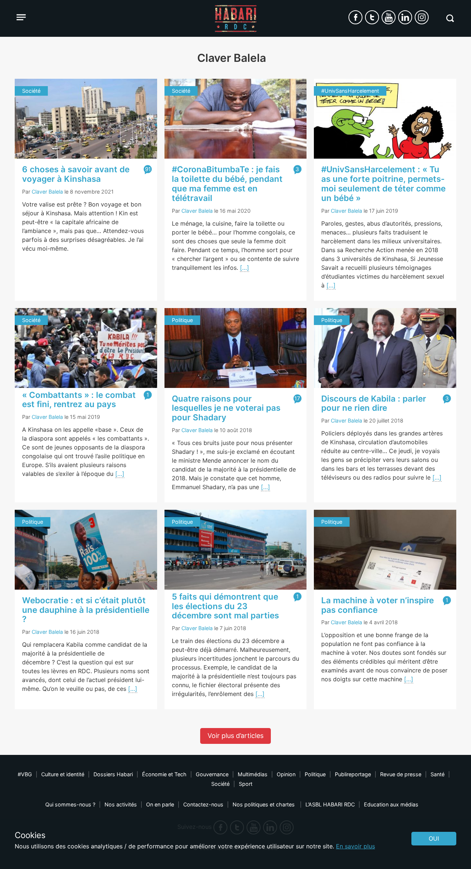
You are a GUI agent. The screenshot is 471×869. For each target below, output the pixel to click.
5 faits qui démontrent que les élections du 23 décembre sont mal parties (225, 606)
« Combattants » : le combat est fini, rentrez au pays (79, 399)
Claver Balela (47, 191)
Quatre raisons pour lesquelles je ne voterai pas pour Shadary (226, 408)
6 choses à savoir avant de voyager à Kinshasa (76, 174)
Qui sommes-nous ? (70, 804)
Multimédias (253, 774)
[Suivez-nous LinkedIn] (405, 17)
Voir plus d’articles (235, 735)
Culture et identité (62, 774)
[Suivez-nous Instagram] (422, 17)
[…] (244, 267)
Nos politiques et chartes (264, 804)
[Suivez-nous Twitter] (372, 17)
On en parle (160, 804)
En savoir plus (355, 846)
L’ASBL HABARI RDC (330, 804)
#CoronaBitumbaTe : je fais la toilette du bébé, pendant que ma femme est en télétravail (227, 183)
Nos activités (121, 804)
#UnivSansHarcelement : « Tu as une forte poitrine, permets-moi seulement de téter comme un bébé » (383, 183)
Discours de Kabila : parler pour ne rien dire (373, 403)
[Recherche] (449, 18)
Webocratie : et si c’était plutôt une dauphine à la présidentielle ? (85, 609)
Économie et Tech (164, 774)
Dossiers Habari (113, 774)
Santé (438, 774)
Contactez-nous (203, 804)
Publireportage (353, 774)
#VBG (25, 774)
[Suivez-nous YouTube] (389, 17)
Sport (245, 784)
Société (220, 784)
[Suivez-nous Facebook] (355, 17)
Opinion (286, 774)
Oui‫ (434, 838)
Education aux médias (391, 804)
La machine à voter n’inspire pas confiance (377, 605)
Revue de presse (400, 774)
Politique (315, 774)
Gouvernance (212, 774)
